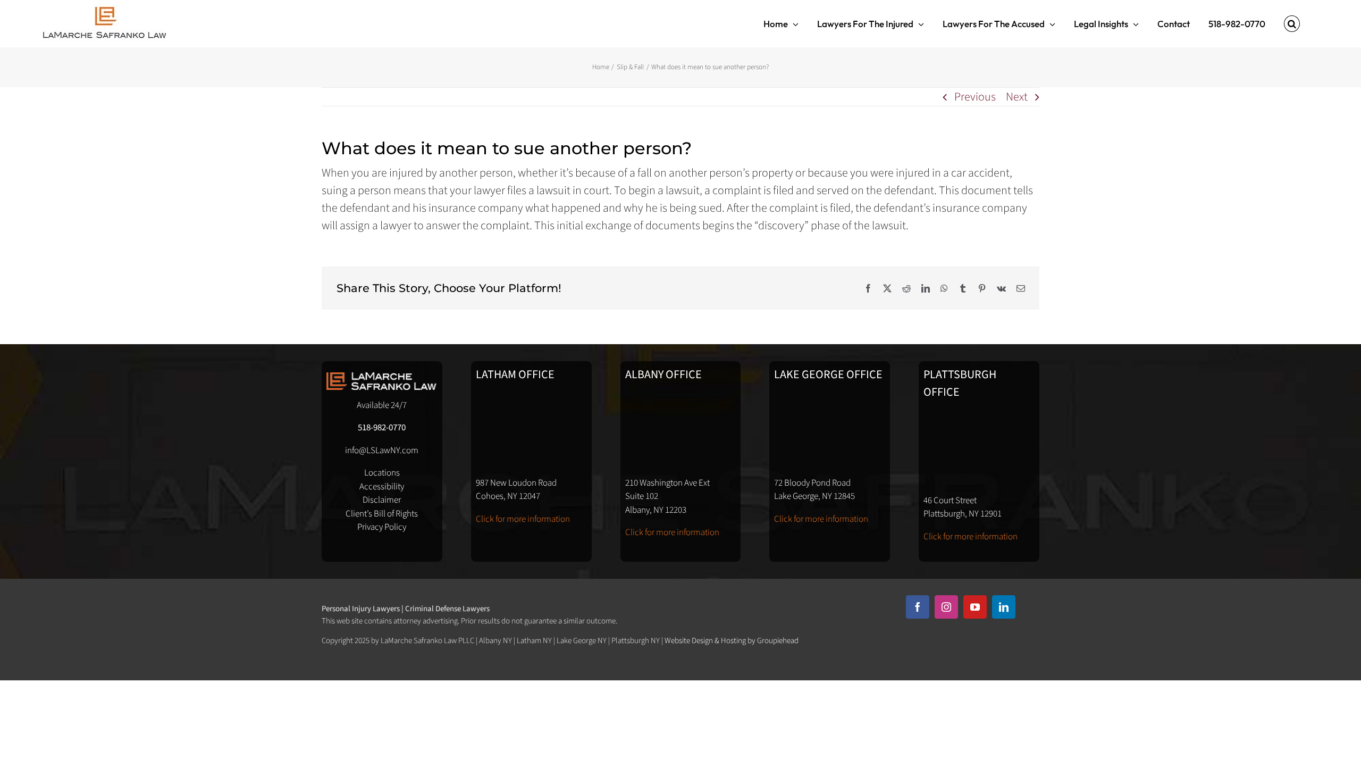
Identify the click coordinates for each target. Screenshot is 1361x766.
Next (1017, 96)
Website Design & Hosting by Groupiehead (732, 640)
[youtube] (975, 607)
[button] (1292, 23)
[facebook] (917, 607)
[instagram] (946, 607)
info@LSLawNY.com (381, 450)
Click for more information (523, 519)
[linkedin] (1003, 607)
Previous (975, 96)
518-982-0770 (382, 427)
